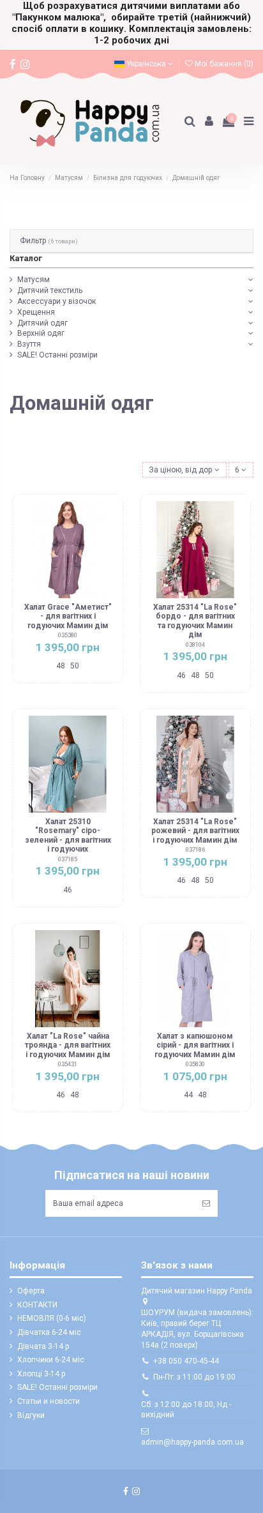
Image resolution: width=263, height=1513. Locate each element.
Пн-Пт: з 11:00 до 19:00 (194, 1377)
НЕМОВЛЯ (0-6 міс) (51, 1318)
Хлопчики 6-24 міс (50, 1359)
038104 (195, 644)
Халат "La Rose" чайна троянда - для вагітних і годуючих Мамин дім (67, 1045)
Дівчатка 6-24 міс (49, 1332)
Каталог (26, 258)
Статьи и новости (48, 1401)
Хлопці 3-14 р (41, 1373)
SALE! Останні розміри (57, 354)
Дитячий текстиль (49, 290)
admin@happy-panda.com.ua (192, 1442)
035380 (67, 634)
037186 (195, 849)
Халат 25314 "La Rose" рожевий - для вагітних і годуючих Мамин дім (195, 831)
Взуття (29, 344)
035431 (67, 1063)
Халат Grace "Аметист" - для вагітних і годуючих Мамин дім (68, 616)
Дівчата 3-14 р (43, 1346)
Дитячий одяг (42, 323)
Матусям (33, 279)
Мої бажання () (223, 63)
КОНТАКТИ (37, 1304)
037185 (67, 858)
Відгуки (31, 1415)
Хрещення (36, 312)
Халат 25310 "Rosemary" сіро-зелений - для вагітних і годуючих (68, 835)
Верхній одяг (40, 333)
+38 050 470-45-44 (186, 1361)
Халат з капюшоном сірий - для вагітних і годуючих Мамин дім (195, 1045)
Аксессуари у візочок (56, 301)
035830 (195, 1063)
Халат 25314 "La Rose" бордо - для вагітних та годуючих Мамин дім (195, 621)
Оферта (31, 1290)
